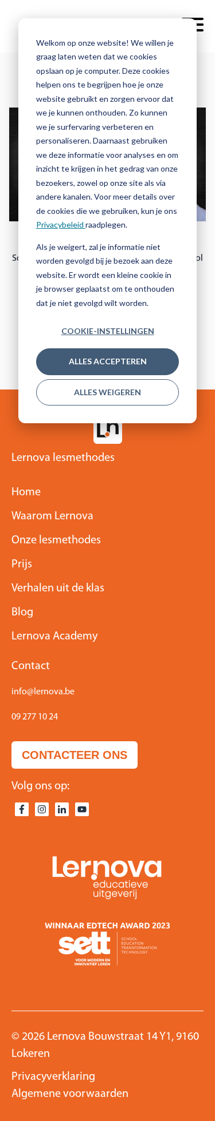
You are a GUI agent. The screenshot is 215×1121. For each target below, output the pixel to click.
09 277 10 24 (34, 717)
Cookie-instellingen (107, 331)
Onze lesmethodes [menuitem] (56, 540)
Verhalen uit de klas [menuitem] (57, 588)
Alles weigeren (107, 392)
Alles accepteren (108, 361)
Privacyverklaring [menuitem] (53, 1077)
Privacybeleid (60, 224)
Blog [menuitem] (22, 612)
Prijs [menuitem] (21, 564)
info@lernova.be (43, 692)
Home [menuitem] (26, 492)
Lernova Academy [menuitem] (54, 636)
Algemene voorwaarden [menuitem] (69, 1094)
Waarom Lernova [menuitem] (52, 516)
